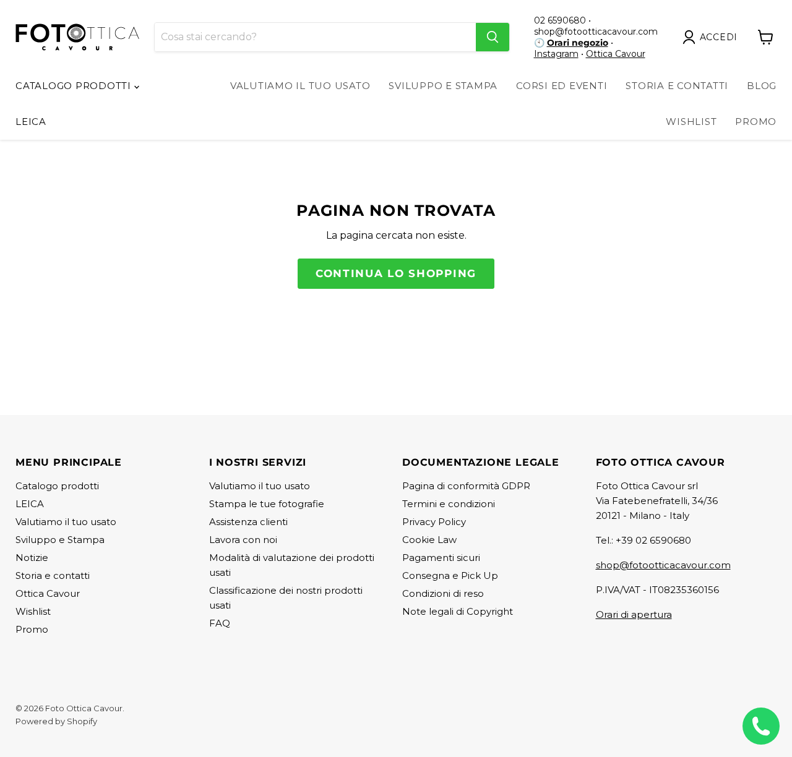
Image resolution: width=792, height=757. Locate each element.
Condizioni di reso (443, 593)
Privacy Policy (434, 522)
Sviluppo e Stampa (443, 86)
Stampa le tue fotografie (266, 504)
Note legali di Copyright (457, 611)
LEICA (30, 121)
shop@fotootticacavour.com (663, 565)
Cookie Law (429, 539)
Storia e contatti (52, 575)
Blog (762, 86)
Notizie (31, 557)
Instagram (556, 53)
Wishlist (691, 121)
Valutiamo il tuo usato (300, 86)
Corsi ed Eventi (561, 86)
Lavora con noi (243, 539)
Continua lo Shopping (396, 273)
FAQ (219, 623)
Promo (756, 121)
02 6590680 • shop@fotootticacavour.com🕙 (596, 31)
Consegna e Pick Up (450, 575)
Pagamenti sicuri (441, 557)
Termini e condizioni (448, 504)
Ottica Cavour (615, 53)
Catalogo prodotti (74, 86)
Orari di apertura (634, 614)
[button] (712, 37)
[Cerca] (492, 37)
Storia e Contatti (677, 86)
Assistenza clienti (248, 522)
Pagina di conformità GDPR (466, 486)
